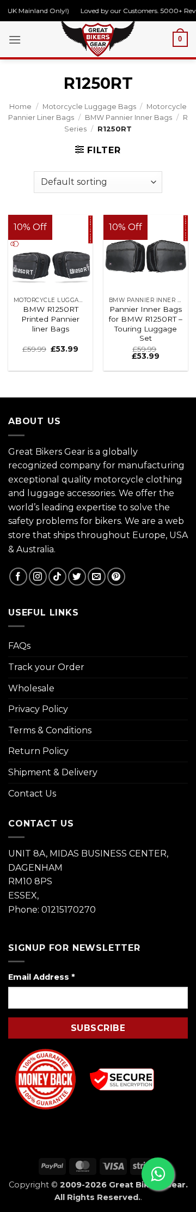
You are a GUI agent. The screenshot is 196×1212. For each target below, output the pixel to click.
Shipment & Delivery (52, 772)
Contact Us (32, 793)
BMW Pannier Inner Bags (128, 117)
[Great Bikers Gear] (98, 38)
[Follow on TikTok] (57, 577)
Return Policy (38, 751)
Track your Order (46, 667)
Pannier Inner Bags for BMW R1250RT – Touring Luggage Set (145, 323)
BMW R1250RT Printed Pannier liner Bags (50, 319)
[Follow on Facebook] (18, 577)
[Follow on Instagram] (38, 577)
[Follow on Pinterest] (116, 577)
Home (20, 106)
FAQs (19, 646)
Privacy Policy (38, 709)
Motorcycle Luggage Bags (89, 106)
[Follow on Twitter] (77, 577)
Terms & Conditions (49, 730)
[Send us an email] (97, 577)
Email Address (41, 977)
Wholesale (31, 688)
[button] (14, 39)
